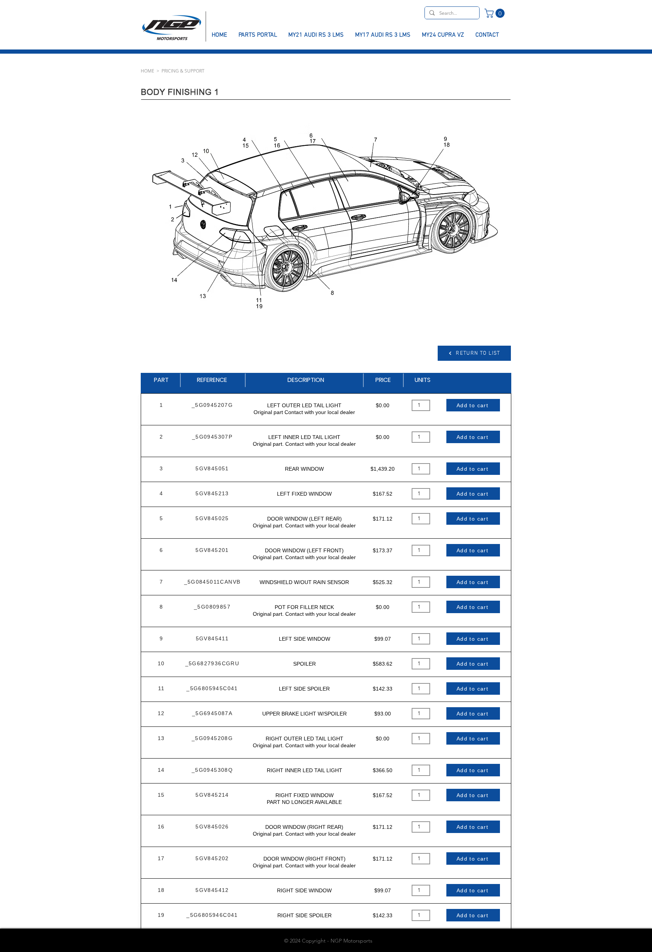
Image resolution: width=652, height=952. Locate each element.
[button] (495, 13)
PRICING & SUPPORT (183, 71)
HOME (147, 71)
